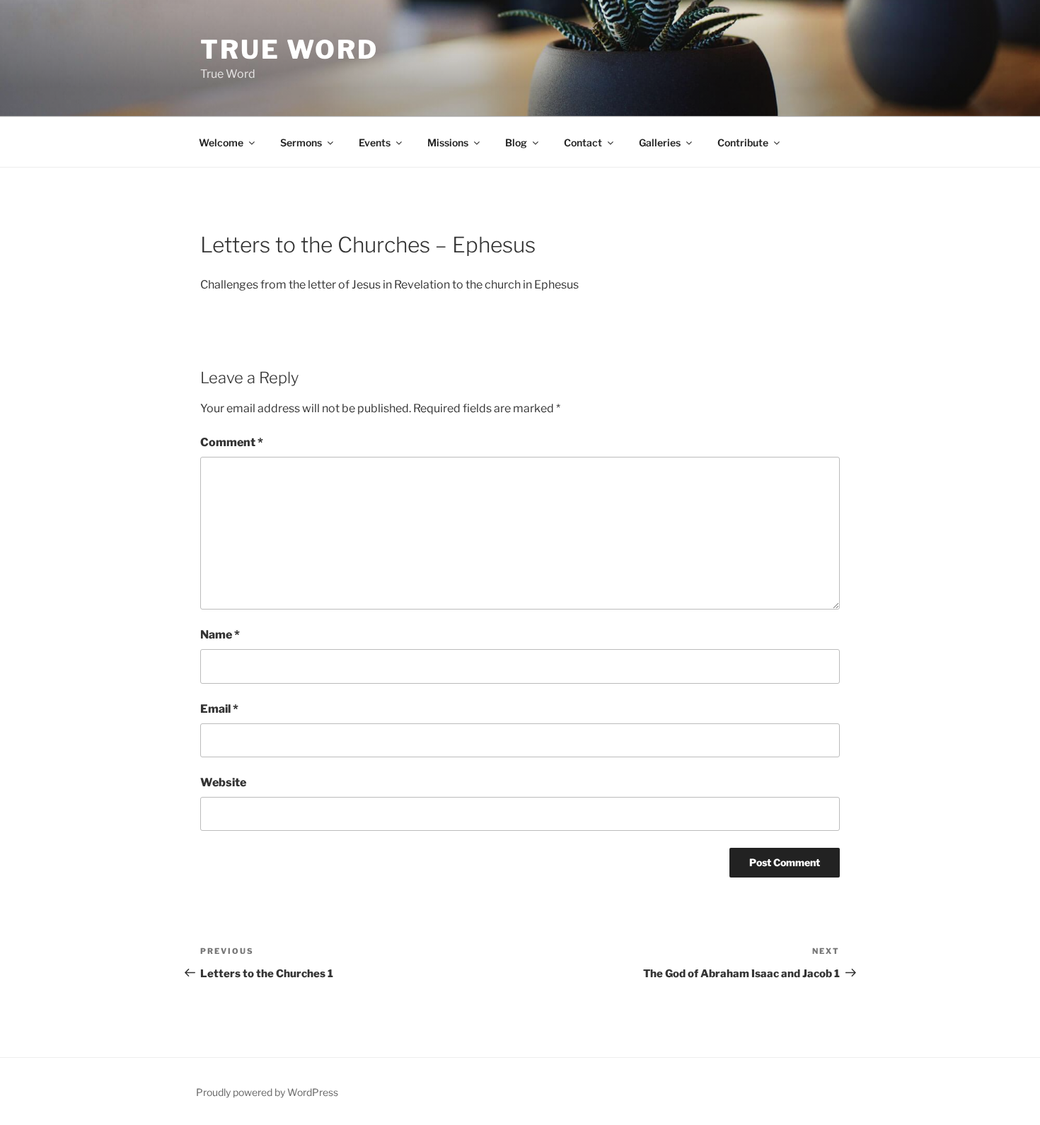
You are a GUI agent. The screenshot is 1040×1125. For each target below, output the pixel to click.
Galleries (660, 142)
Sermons (301, 142)
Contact (583, 142)
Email (219, 709)
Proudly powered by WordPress (267, 1092)
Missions (447, 142)
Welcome (221, 142)
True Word (289, 49)
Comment (231, 442)
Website (223, 782)
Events (375, 142)
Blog (516, 142)
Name (220, 634)
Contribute (742, 142)
